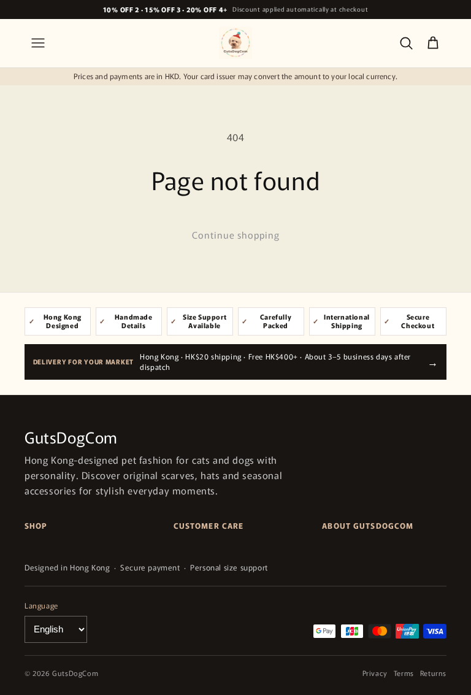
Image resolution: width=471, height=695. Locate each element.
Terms (404, 673)
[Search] (405, 42)
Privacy (375, 673)
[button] (38, 42)
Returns (433, 673)
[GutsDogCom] (235, 43)
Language (41, 605)
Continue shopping (236, 234)
